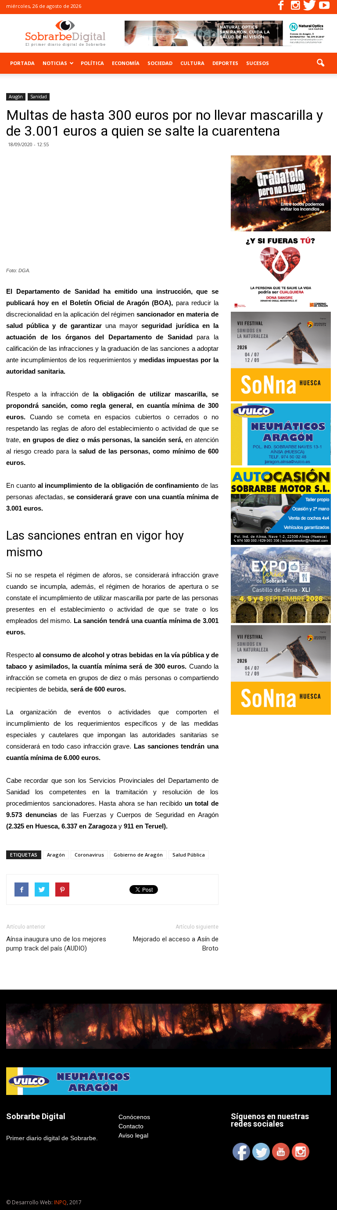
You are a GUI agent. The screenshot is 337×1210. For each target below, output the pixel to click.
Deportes (225, 63)
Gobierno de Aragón (138, 854)
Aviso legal (133, 1135)
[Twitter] (309, 7)
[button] (320, 63)
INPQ (60, 1202)
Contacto (130, 1126)
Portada (22, 63)
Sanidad (38, 97)
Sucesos (257, 63)
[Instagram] (295, 7)
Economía (126, 63)
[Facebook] (280, 7)
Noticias (55, 63)
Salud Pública (188, 854)
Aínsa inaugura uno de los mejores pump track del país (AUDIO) (56, 943)
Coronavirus (89, 854)
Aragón (16, 97)
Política (92, 63)
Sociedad (159, 63)
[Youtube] (324, 7)
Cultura (192, 63)
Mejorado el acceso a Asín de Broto (176, 943)
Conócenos (134, 1116)
